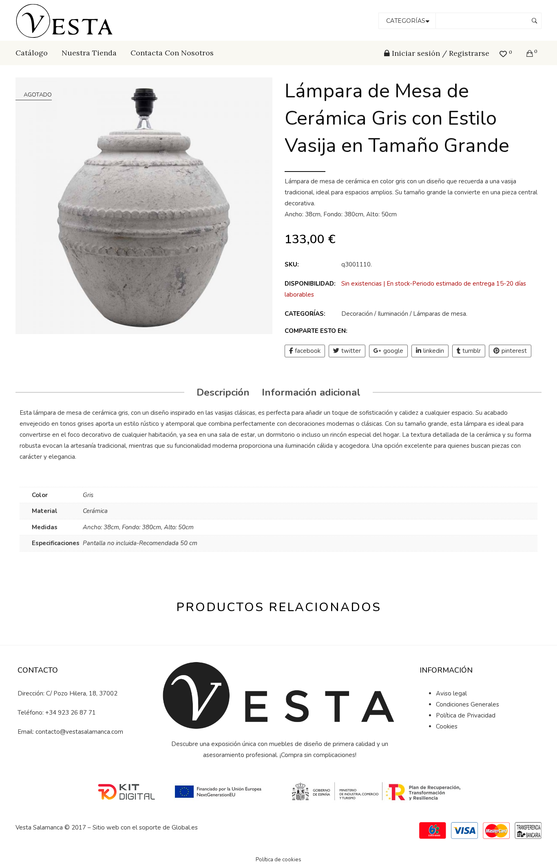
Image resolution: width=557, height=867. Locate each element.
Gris (88, 495)
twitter (351, 351)
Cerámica (95, 511)
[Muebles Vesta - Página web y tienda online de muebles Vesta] (65, 20)
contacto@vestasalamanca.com (79, 732)
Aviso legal (451, 693)
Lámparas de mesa (439, 314)
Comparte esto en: (316, 331)
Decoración (357, 314)
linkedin (433, 351)
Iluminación (393, 314)
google (393, 351)
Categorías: (305, 314)
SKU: (292, 264)
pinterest (514, 351)
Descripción (223, 392)
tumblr (471, 351)
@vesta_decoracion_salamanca (82, 760)
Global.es (185, 827)
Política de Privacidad (465, 715)
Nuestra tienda (89, 52)
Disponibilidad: (310, 283)
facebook (307, 351)
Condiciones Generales (467, 704)
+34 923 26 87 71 (70, 713)
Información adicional (311, 392)
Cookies (447, 726)
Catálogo (31, 52)
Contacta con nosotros (172, 52)
